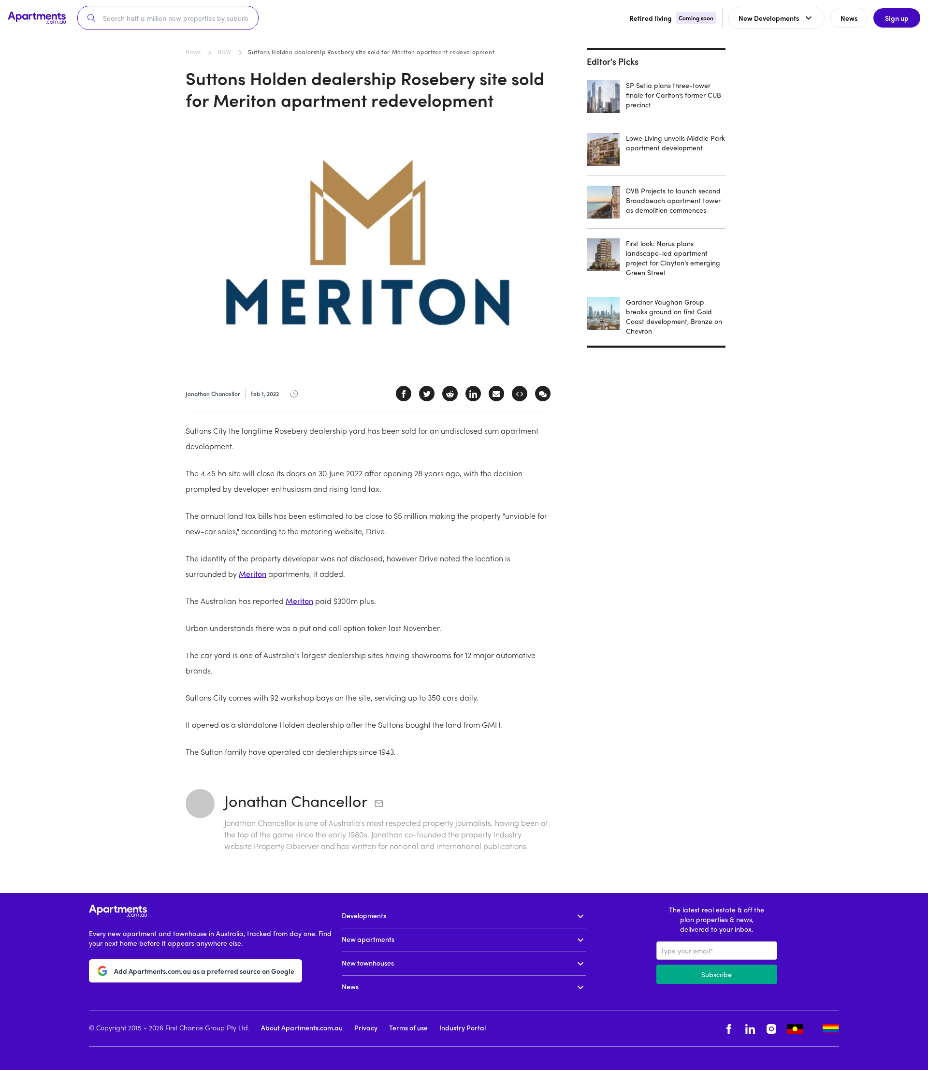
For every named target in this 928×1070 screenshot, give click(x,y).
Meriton (252, 573)
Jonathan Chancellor (295, 801)
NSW (224, 51)
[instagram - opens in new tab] (771, 1029)
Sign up (897, 18)
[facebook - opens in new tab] (729, 1029)
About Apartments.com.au (302, 1027)
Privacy (365, 1027)
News (193, 51)
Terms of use (408, 1027)
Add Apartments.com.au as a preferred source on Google (204, 971)
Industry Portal (462, 1027)
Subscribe (716, 974)
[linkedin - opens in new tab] (750, 1029)
